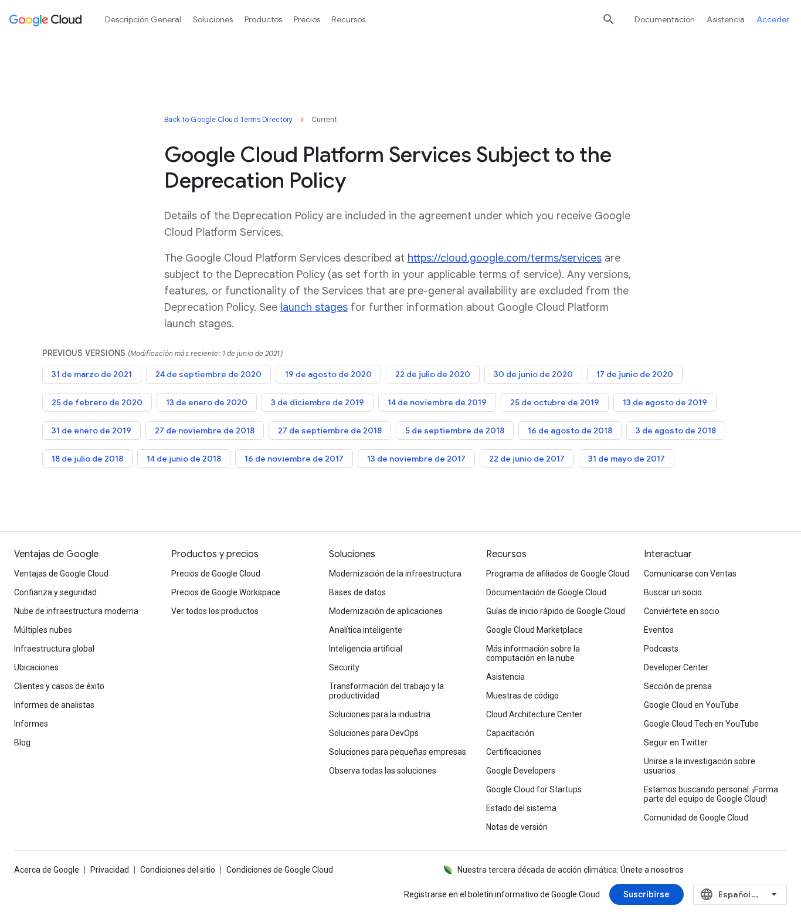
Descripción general (143, 19)
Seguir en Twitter (676, 742)
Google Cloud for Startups (534, 789)
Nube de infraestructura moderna (76, 611)
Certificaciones (513, 752)
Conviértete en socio (681, 611)
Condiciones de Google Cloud (279, 869)
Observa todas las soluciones (382, 770)
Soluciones (213, 19)
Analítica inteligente (365, 630)
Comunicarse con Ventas (690, 573)
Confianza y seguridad (55, 592)
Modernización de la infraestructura (395, 573)
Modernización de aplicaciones (386, 611)
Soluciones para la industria (379, 714)
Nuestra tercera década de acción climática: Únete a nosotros (570, 869)
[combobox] (740, 894)
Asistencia (726, 19)
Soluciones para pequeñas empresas (397, 752)
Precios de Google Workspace (225, 592)
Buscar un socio (673, 592)
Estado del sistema (521, 808)
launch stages (314, 307)
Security (344, 667)
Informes (31, 723)
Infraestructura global (54, 648)
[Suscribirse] (646, 894)
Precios (307, 19)
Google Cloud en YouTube (691, 705)
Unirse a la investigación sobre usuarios (699, 766)
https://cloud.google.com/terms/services (505, 258)
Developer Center (676, 667)
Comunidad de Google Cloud (696, 817)
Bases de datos (357, 592)
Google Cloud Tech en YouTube (701, 723)
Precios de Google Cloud (215, 573)
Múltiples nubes (43, 630)
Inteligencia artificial (365, 648)
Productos (263, 19)
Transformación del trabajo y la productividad (386, 690)
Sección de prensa (678, 686)
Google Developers (520, 770)
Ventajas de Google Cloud (61, 573)
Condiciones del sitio (177, 869)
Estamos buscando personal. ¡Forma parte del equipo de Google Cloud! (711, 794)
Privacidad (109, 869)
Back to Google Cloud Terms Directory (228, 119)
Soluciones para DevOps (374, 733)
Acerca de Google (46, 869)
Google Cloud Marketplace (534, 630)
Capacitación (510, 733)
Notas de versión (517, 827)
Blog (22, 742)
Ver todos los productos (215, 611)
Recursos (348, 19)
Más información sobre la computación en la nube (533, 653)
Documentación (664, 19)
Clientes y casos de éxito (59, 686)
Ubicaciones (36, 667)
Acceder (772, 19)
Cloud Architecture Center (534, 714)
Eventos (659, 630)
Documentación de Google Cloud (546, 592)
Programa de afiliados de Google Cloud (557, 573)
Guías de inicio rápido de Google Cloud (555, 611)
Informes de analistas (54, 705)
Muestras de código (522, 695)
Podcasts (661, 648)
